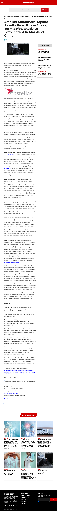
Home (5, 16)
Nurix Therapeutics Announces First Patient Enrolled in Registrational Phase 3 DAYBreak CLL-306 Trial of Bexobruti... (44, 443)
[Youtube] (13, 505)
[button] (2, 2)
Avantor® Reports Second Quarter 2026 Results (44, 472)
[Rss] (17, 505)
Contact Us (24, 503)
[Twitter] (6, 505)
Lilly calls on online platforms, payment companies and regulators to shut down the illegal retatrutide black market (11, 444)
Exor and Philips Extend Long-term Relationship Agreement (10, 472)
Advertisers (24, 493)
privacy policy (47, 503)
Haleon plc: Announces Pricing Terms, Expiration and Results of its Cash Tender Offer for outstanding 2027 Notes (28, 444)
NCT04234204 (10, 154)
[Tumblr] (15, 505)
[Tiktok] (8, 505)
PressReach (11, 39)
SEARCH (44, 9)
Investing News (42, 49)
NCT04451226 (7, 168)
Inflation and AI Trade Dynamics (43, 52)
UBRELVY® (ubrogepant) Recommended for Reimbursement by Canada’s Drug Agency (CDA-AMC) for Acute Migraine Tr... (28, 475)
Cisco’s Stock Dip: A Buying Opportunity (45, 74)
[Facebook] (11, 505)
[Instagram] (9, 505)
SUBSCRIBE (53, 499)
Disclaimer (7, 398)
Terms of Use (25, 497)
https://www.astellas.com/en (11, 262)
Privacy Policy (25, 495)
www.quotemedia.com (11, 393)
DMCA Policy (25, 499)
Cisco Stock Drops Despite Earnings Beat (44, 67)
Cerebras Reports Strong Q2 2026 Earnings (44, 59)
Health (9, 16)
